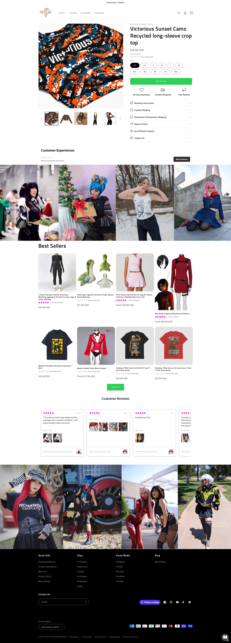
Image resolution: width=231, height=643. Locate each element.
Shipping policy (114, 637)
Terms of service (100, 637)
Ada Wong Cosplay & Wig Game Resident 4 (172, 313)
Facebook (120, 576)
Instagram (120, 561)
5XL (165, 71)
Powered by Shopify (59, 637)
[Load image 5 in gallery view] (110, 118)
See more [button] (165, 425)
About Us (42, 571)
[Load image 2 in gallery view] (66, 118)
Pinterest (120, 571)
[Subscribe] (85, 602)
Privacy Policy (44, 576)
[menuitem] (62, 13)
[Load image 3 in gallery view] (80, 118)
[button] (179, 13)
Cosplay (80, 571)
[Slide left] (41, 118)
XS (145, 65)
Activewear (82, 576)
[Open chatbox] (225, 637)
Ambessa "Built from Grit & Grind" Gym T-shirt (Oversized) (133, 369)
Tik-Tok (119, 566)
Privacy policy (87, 637)
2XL (134, 71)
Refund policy (74, 637)
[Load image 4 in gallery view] (95, 118)
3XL (145, 71)
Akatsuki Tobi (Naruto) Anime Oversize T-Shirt (55, 367)
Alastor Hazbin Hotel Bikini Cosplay (91, 368)
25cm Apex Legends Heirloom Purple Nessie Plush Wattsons (95, 296)
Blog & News (160, 561)
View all (115, 387)
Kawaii (80, 586)
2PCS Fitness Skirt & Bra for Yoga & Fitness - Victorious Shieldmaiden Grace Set (134, 296)
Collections (82, 566)
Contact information (130, 637)
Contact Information (47, 566)
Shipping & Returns (46, 561)
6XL (176, 71)
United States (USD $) (50, 627)
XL (179, 65)
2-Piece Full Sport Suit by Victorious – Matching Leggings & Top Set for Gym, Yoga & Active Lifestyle (57, 297)
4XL (155, 71)
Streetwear (82, 581)
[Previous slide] (40, 433)
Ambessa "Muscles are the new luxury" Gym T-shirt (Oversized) (173, 369)
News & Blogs (44, 581)
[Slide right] (120, 118)
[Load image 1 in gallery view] (51, 118)
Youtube (119, 581)
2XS (134, 65)
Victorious (48, 637)
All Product (82, 561)
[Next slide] (190, 433)
